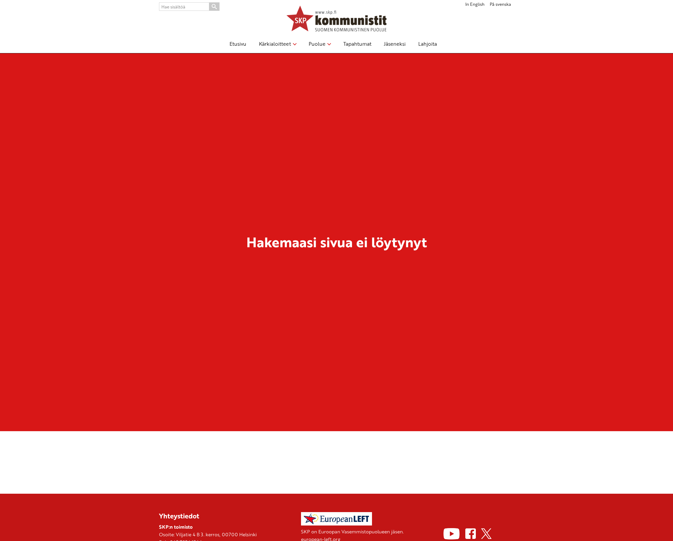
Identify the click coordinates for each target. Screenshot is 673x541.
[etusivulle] (336, 19)
